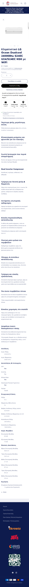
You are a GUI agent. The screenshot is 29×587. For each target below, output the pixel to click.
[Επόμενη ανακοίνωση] (26, 10)
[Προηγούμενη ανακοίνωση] (3, 10)
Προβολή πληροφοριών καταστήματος (13, 118)
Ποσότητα (3, 72)
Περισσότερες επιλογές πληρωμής (14, 89)
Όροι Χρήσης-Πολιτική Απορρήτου (12, 517)
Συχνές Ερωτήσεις (8, 510)
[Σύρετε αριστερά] (11, 46)
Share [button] (4, 492)
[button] (3, 3)
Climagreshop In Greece (16, 582)
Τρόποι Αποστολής (8, 513)
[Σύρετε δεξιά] (18, 46)
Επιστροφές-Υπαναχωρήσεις (11, 521)
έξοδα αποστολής (18, 68)
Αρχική (5, 506)
